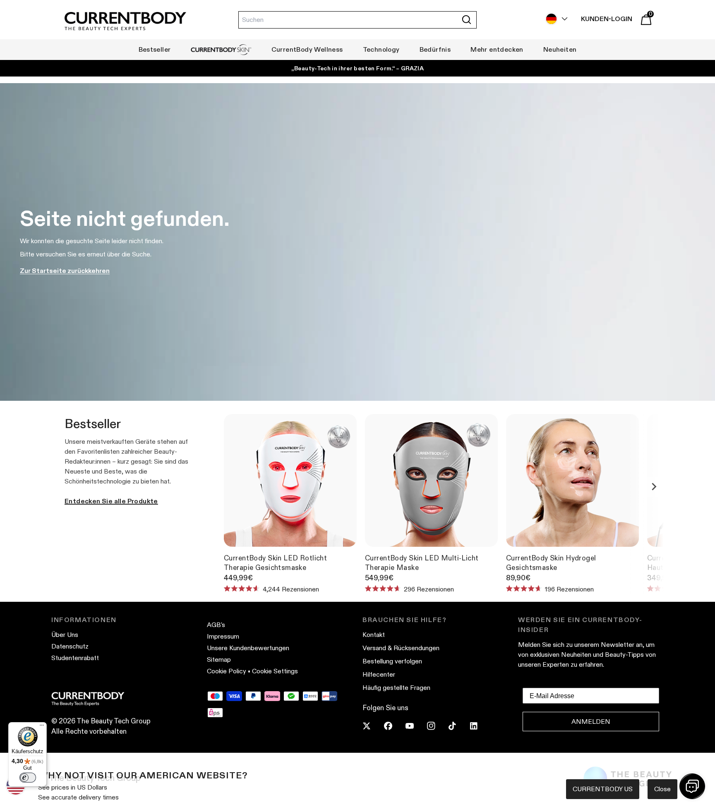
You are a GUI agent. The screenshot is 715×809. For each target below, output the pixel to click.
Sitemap (219, 659)
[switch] (27, 778)
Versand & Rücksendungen (400, 648)
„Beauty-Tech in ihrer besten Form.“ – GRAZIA (357, 68)
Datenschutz (70, 646)
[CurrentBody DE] (125, 21)
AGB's (216, 625)
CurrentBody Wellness (307, 49)
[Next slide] (654, 487)
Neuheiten (560, 49)
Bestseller (155, 49)
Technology (381, 49)
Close (662, 789)
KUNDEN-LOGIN (606, 19)
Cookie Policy (226, 671)
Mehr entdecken (496, 49)
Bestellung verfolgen (392, 661)
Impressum (223, 636)
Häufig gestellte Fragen (396, 688)
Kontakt (373, 635)
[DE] (554, 19)
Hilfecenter (378, 674)
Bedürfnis (435, 49)
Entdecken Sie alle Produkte (111, 501)
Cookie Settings (275, 671)
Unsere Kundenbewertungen (248, 648)
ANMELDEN (590, 721)
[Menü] (42, 727)
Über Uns (64, 635)
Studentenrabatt (75, 658)
